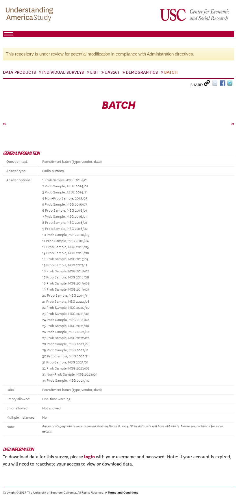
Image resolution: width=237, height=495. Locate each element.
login (89, 456)
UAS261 (112, 72)
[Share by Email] (216, 84)
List (94, 72)
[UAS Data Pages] (30, 15)
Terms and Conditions (123, 492)
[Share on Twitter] (230, 84)
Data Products (19, 72)
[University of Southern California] (195, 15)
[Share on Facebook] (223, 84)
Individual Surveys (63, 72)
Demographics (142, 72)
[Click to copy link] (208, 84)
